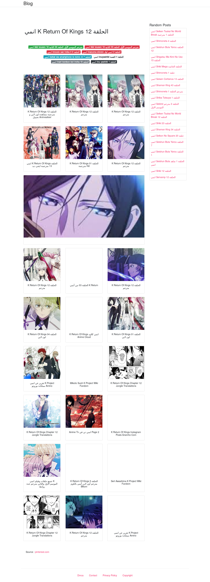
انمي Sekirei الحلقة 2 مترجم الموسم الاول (165, 105)
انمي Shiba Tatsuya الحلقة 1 (165, 97)
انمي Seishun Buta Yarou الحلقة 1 (167, 153)
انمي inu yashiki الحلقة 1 (104, 61)
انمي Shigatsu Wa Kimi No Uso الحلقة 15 (167, 58)
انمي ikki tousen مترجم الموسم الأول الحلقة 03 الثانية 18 (112, 47)
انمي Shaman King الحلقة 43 (165, 85)
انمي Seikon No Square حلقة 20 (167, 135)
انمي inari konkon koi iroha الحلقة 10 (70, 61)
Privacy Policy (110, 575)
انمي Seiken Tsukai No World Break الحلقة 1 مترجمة (166, 33)
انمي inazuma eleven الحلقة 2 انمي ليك (102, 51)
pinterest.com (42, 551)
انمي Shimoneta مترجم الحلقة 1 (167, 91)
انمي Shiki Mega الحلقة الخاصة (166, 66)
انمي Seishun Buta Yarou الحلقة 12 (167, 48)
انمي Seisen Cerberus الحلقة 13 (167, 78)
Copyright (128, 575)
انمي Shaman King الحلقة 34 (165, 129)
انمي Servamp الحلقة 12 (163, 177)
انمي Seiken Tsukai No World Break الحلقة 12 (166, 115)
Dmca (80, 575)
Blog (28, 3)
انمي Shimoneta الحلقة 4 (163, 40)
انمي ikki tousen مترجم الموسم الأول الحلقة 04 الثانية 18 (56, 47)
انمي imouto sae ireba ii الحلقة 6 (63, 51)
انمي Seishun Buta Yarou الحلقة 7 (167, 143)
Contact (93, 575)
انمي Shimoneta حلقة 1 (163, 72)
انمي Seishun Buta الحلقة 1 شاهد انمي (167, 163)
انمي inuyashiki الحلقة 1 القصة (109, 56)
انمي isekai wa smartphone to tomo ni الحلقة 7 (67, 56)
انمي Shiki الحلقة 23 (161, 123)
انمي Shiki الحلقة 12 (161, 170)
